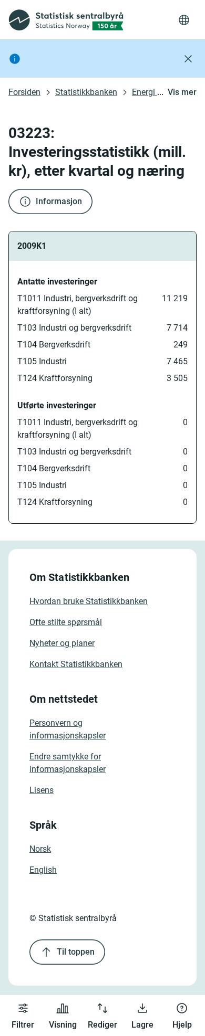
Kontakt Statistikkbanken (75, 664)
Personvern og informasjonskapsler (67, 729)
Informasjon (59, 201)
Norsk (40, 849)
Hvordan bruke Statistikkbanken (88, 601)
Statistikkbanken (86, 92)
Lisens (41, 790)
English (43, 870)
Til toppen (76, 952)
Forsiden (24, 92)
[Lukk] (188, 58)
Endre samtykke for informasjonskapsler (67, 763)
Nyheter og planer (62, 643)
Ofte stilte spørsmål (65, 622)
